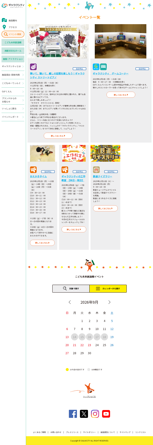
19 (112, 337)
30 (89, 353)
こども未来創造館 (13, 42)
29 (82, 353)
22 (82, 345)
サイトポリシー (89, 432)
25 (104, 345)
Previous (69, 302)
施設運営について (108, 432)
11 (104, 329)
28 (74, 353)
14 (74, 337)
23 (89, 345)
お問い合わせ (56, 432)
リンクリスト (140, 432)
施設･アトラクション (13, 58)
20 (67, 345)
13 (67, 337)
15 (82, 337)
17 (97, 337)
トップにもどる (89, 396)
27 (67, 353)
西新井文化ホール (13, 50)
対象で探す (74, 288)
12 (112, 329)
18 (104, 337)
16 (89, 337)
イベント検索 (15, 34)
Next (109, 302)
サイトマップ (125, 432)
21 (74, 345)
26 (112, 345)
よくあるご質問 (39, 432)
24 (97, 345)
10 (97, 329)
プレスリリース (72, 432)
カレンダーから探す (111, 288)
